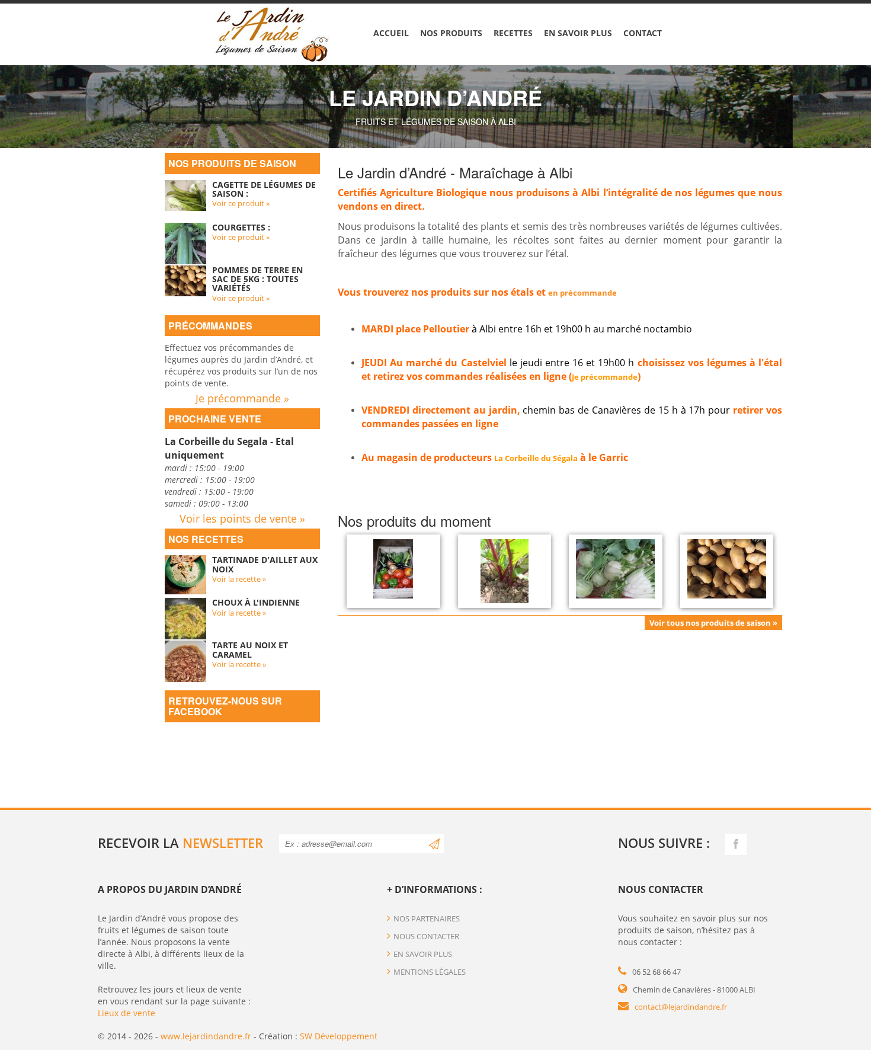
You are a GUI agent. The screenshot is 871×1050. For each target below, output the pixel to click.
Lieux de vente (126, 1013)
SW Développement (338, 1036)
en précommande (582, 292)
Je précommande (605, 377)
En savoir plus (578, 33)
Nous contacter (426, 936)
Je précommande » (242, 398)
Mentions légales (429, 971)
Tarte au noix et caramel (250, 649)
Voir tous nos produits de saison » (713, 622)
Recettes (513, 33)
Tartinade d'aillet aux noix (265, 564)
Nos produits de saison (232, 163)
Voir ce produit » (241, 203)
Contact (642, 33)
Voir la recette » (239, 579)
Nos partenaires (426, 918)
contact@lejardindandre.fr (681, 1006)
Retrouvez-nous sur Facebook (225, 706)
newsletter (222, 842)
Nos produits (451, 33)
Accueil (391, 33)
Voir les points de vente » (242, 518)
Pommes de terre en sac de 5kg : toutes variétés (257, 279)
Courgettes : (241, 227)
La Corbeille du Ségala (536, 458)
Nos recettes (206, 539)
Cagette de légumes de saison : (264, 189)
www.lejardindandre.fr (206, 1036)
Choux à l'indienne (256, 602)
